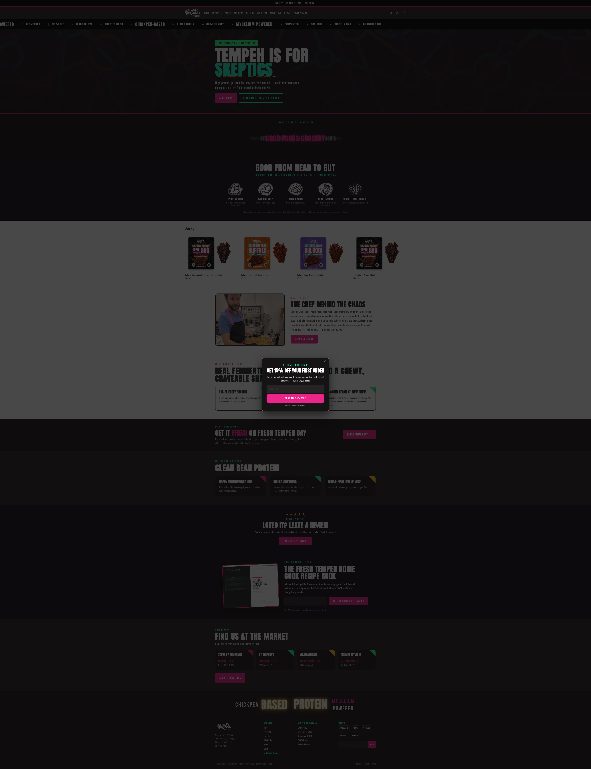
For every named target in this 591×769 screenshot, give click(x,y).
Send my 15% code (295, 398)
